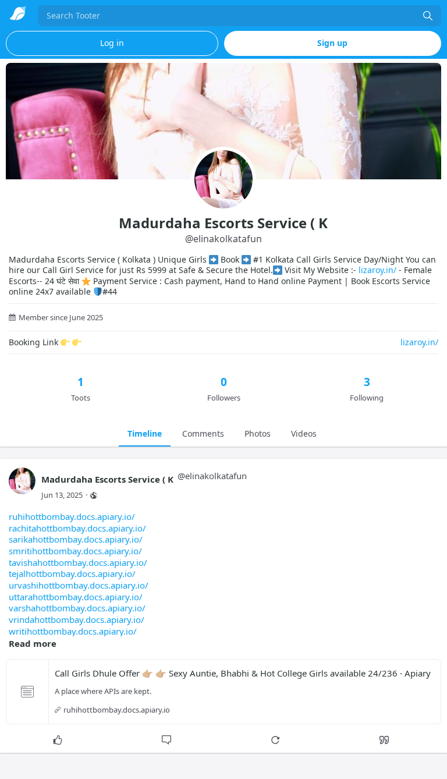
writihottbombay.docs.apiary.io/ (73, 631)
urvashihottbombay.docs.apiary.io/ (78, 585)
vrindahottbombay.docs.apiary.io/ (76, 619)
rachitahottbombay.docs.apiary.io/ (77, 528)
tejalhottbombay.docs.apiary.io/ (72, 573)
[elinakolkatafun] (22, 486)
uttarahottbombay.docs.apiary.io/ (76, 597)
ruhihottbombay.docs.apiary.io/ (72, 516)
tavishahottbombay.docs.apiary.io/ (78, 562)
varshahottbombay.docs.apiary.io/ (77, 608)
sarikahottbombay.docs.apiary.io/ (76, 539)
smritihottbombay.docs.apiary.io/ (75, 551)
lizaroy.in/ (377, 269)
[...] (427, 15)
